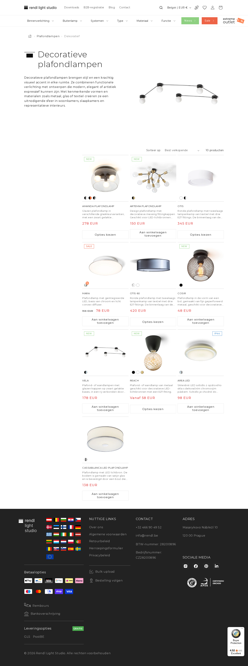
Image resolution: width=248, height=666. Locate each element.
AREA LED (184, 380)
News (188, 20)
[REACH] (153, 353)
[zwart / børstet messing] (133, 198)
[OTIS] (201, 178)
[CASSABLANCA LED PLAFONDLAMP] (105, 440)
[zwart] (181, 285)
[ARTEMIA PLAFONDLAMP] (153, 178)
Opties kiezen (105, 234)
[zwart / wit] (185, 198)
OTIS (181, 206)
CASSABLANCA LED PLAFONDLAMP (105, 467)
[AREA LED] (201, 353)
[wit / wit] (181, 198)
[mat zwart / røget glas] (94, 198)
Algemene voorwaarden (108, 534)
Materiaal (142, 20)
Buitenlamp (70, 20)
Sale (207, 20)
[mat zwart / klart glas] (85, 198)
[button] (161, 8)
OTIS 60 (135, 293)
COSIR (182, 293)
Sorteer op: (153, 150)
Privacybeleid (99, 555)
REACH (134, 380)
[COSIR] (201, 265)
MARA (86, 293)
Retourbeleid (99, 541)
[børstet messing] (142, 372)
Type (120, 20)
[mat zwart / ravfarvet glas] (90, 198)
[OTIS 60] (153, 265)
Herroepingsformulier (106, 548)
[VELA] (105, 353)
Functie (166, 20)
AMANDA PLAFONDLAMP (98, 206)
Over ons (96, 527)
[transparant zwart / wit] (133, 285)
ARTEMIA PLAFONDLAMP (146, 206)
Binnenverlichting (38, 20)
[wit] (137, 372)
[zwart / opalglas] (85, 372)
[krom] (85, 459)
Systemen (97, 20)
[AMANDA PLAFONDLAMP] (105, 178)
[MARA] (105, 265)
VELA (85, 380)
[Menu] (242, 629)
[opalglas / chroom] (181, 372)
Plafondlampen (48, 36)
